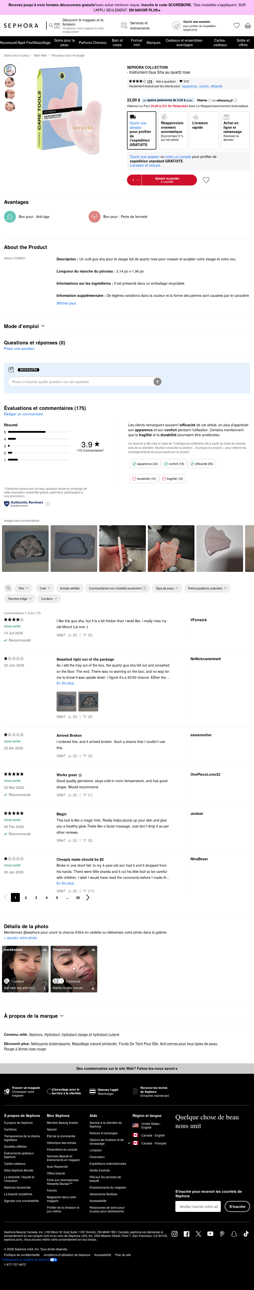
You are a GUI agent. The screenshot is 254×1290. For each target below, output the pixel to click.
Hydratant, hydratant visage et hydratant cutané (81, 1034)
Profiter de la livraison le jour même (63, 1209)
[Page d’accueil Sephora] (21, 25)
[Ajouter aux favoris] (206, 180)
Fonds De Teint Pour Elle (138, 1043)
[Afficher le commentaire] (25, 548)
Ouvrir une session (144, 156)
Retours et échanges (104, 1133)
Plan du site (123, 1255)
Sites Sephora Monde (18, 1170)
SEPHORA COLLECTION (147, 67)
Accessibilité (98, 1200)
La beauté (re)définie (18, 1194)
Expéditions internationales (108, 1163)
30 (78, 897)
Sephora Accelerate (17, 1187)
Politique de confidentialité (22, 1255)
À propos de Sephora (18, 1122)
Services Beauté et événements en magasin (63, 1158)
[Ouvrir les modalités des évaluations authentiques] (48, 503)
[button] (210, 100)
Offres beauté (56, 1173)
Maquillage (42, 42)
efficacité (216, 86)
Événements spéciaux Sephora (19, 1155)
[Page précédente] (5, 897)
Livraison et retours (145, 165)
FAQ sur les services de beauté (105, 1179)
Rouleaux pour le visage (68, 55)
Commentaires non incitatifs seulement (115, 588)
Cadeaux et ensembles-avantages (184, 42)
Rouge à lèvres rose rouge (25, 1048)
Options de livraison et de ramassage (107, 1141)
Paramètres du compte (62, 1149)
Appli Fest (25, 42)
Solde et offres (243, 42)
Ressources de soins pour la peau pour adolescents (107, 1209)
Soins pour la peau (64, 42)
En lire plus (65, 682)
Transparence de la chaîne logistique (22, 1138)
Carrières (10, 1129)
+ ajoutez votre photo (20, 938)
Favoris (52, 1190)
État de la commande (61, 1136)
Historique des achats (61, 1142)
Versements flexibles (103, 1194)
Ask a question (166, 81)
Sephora (35, 1034)
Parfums (85, 42)
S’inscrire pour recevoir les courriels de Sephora (208, 1193)
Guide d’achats (100, 1170)
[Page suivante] (87, 897)
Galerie (52, 1129)
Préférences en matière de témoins (25, 1259)
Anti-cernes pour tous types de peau (188, 1043)
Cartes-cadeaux (220, 42)
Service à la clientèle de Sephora (106, 1124)
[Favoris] (236, 25)
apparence (189, 86)
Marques (153, 42)
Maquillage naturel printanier (94, 1043)
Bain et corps (117, 42)
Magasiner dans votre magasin (61, 1199)
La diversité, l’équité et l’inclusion (19, 1179)
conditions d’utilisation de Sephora (67, 1255)
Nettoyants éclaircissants (50, 1043)
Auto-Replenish (57, 1166)
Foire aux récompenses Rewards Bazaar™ (63, 1182)
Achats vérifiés (70, 588)
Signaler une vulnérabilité (21, 1200)
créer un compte (178, 156)
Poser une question (19, 348)
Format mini (136, 42)
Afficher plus (66, 303)
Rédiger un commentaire (23, 413)
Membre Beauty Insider (62, 1122)
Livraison (96, 1150)
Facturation (97, 1157)
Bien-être (40, 55)
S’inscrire (237, 1206)
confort (203, 86)
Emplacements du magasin (108, 1187)
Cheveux (100, 42)
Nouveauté (8, 42)
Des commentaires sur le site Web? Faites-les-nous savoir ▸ (127, 1068)
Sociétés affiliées (15, 1146)
